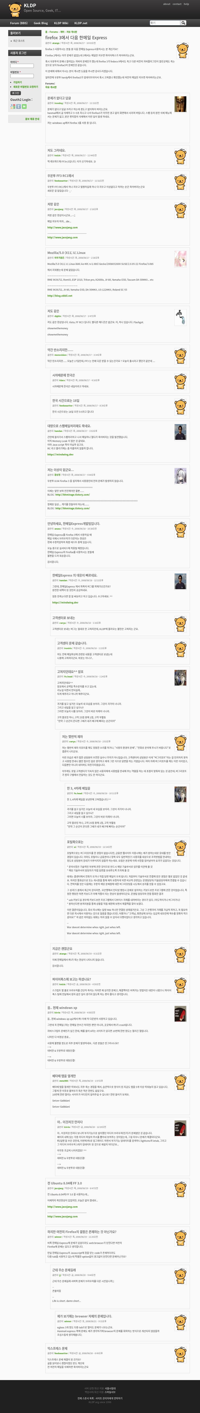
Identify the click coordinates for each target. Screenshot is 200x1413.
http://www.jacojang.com (62, 227)
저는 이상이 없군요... (60, 469)
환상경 (57, 474)
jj (60, 1274)
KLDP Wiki (61, 23)
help (186, 3)
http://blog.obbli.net (59, 295)
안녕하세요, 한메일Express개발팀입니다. (73, 523)
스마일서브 (110, 1392)
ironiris (68, 648)
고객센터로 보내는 (63, 618)
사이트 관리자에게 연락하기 (109, 1398)
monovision (60, 354)
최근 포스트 (19, 40)
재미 (62, 31)
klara (62, 380)
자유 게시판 (72, 31)
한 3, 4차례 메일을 (78, 788)
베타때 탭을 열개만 (64, 1076)
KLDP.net (80, 23)
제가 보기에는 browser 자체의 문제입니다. (84, 1316)
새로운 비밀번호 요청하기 (25, 86)
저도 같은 (53, 311)
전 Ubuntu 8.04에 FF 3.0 (64, 1183)
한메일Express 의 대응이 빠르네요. (74, 575)
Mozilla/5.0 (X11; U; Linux (66, 252)
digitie (57, 316)
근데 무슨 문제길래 (64, 1270)
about (166, 3)
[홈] (15, 9)
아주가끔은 (59, 257)
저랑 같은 (53, 204)
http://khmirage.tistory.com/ (72, 494)
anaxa (57, 528)
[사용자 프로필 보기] (182, 57)
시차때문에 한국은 (63, 375)
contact (177, 3)
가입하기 (17, 82)
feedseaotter (61, 180)
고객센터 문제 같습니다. (72, 643)
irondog (58, 103)
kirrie (57, 1012)
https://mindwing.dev (60, 454)
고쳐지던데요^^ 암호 (70, 671)
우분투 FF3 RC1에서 (60, 175)
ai (75, 846)
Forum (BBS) (19, 23)
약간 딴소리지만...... (60, 350)
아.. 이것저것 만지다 (70, 1122)
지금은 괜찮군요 (62, 948)
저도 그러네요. (56, 150)
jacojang (58, 209)
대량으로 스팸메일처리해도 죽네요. (69, 426)
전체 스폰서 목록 (86, 1398)
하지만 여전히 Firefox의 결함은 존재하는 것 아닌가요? (81, 1231)
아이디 (14, 62)
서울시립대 (110, 1388)
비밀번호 (15, 72)
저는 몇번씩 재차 (72, 736)
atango (56, 42)
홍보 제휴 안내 (32, 119)
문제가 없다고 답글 (59, 98)
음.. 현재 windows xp (62, 1007)
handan (58, 430)
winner (58, 1236)
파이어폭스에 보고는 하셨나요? (71, 979)
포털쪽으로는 (75, 842)
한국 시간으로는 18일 (65, 400)
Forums (54, 31)
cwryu (62, 622)
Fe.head (68, 676)
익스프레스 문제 (57, 1348)
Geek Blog (41, 23)
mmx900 (63, 1080)
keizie (57, 155)
